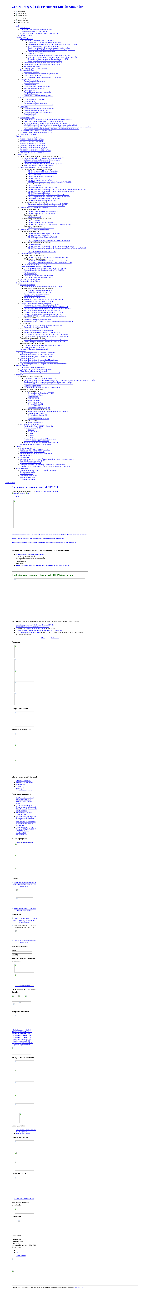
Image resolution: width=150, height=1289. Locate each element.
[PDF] (28, 493)
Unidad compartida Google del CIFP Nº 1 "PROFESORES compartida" (39, 630)
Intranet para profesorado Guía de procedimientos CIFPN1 (35, 625)
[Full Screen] (20, 12)
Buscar (14, 950)
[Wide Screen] (21, 13)
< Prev (43, 638)
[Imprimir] (21, 493)
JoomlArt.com (79, 1287)
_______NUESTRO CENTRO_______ (24, 986)
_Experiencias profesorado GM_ (22, 1043)
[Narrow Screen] (21, 15)
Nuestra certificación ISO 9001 (24, 1199)
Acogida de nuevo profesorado (36, 628)
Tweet (17, 496)
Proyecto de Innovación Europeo (24, 842)
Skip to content (10, 483)
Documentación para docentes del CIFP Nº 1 (35, 487)
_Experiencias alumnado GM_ (21, 1039)
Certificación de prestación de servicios (28, 632)
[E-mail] (15, 493)
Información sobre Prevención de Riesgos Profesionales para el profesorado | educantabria (38, 538)
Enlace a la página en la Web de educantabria (30, 554)
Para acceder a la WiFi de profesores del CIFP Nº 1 (32, 627)
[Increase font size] (22, 19)
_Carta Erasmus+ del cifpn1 (22, 1030)
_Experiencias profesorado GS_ (22, 1044)
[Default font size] (22, 21)
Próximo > (55, 638)
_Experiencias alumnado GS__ (22, 1041)
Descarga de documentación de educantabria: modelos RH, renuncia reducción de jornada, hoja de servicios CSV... (44, 542)
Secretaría (39, 491)
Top (17, 1252)
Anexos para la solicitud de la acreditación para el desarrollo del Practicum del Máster (42, 565)
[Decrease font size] (22, 22)
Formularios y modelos (50, 491)
